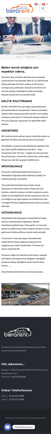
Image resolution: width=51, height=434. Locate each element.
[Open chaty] (7, 427)
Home (18, 57)
